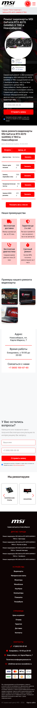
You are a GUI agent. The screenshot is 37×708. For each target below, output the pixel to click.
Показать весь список (18, 205)
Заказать (28, 157)
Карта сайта (31, 703)
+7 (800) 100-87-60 (18, 367)
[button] (4, 495)
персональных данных (18, 465)
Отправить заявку (18, 112)
